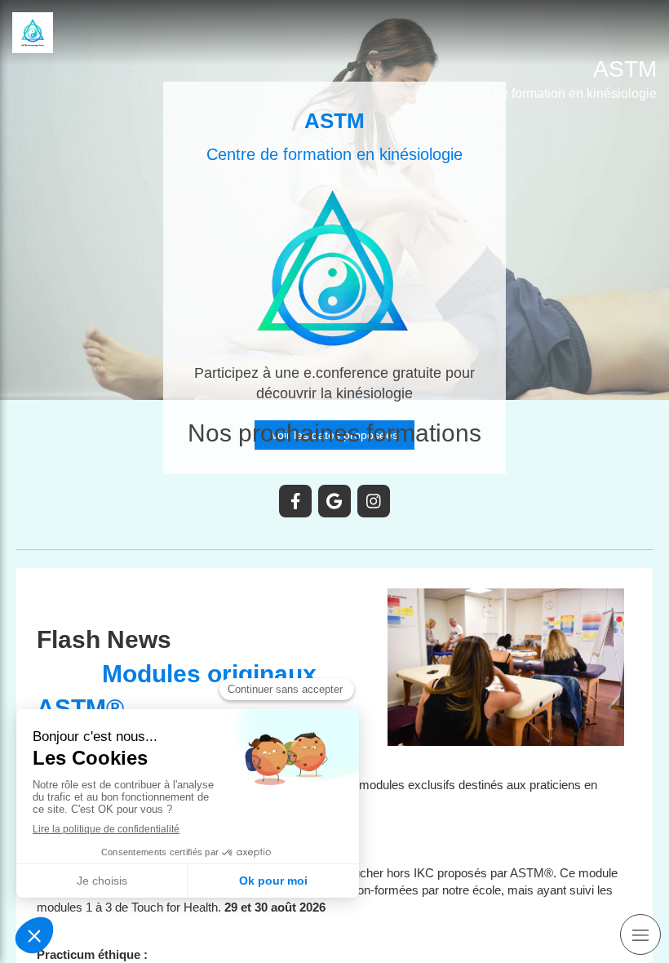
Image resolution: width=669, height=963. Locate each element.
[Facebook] (295, 501)
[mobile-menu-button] (640, 934)
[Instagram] (373, 501)
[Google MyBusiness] (334, 501)
